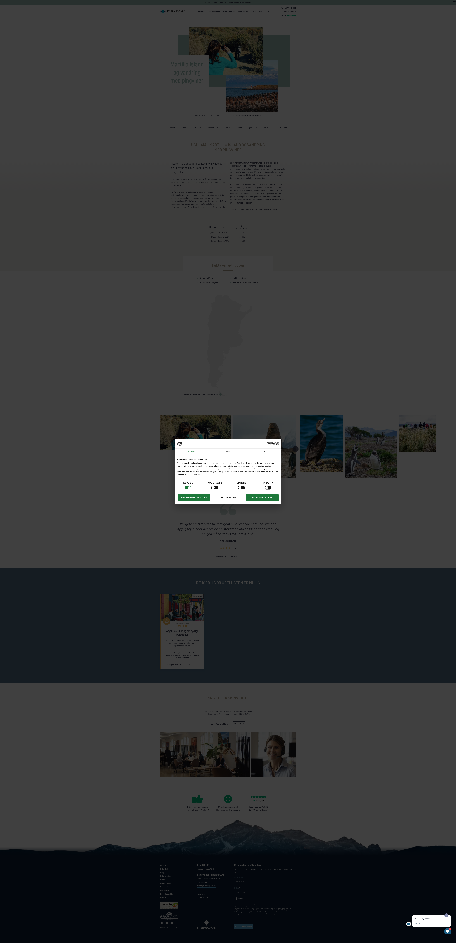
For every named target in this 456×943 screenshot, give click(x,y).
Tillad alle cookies (262, 497)
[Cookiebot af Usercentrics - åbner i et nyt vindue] (268, 444)
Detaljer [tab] (228, 452)
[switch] (214, 488)
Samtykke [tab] (192, 452)
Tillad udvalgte (228, 497)
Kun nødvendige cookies (194, 497)
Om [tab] (263, 452)
